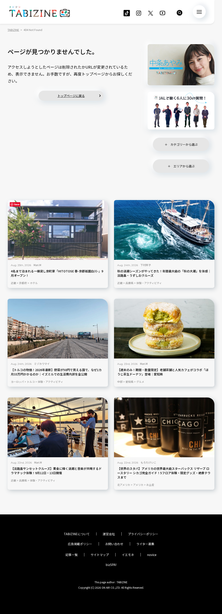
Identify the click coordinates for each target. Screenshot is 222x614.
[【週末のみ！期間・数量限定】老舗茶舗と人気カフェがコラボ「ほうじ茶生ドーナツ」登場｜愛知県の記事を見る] (164, 329)
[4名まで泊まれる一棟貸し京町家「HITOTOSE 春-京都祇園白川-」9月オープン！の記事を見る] (58, 230)
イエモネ (128, 555)
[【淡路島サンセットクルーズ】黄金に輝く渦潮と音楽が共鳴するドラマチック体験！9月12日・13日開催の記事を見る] (58, 427)
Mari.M (37, 265)
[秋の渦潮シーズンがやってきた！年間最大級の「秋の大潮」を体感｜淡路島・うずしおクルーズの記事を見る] (164, 230)
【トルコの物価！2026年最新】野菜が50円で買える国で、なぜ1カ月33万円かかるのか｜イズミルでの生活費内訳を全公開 (56, 372)
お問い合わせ (114, 544)
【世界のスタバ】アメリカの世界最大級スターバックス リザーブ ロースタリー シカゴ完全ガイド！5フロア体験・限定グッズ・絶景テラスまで (164, 473)
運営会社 (109, 534)
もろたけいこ (148, 462)
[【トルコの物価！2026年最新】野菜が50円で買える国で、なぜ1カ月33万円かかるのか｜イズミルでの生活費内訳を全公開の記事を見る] (58, 329)
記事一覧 (71, 555)
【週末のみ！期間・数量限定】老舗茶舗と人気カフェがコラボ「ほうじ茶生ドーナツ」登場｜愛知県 (162, 372)
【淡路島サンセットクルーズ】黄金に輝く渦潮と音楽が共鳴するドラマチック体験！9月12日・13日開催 (56, 471)
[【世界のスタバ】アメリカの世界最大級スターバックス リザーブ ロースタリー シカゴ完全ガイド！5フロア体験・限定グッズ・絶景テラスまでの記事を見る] (164, 427)
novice (152, 555)
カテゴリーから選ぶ (184, 144)
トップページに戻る (71, 96)
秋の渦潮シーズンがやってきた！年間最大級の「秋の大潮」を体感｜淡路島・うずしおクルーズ (164, 273)
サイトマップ (100, 555)
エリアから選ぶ (184, 166)
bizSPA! (111, 564)
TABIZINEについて (77, 534)
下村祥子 (145, 265)
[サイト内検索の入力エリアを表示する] (179, 13)
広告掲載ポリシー (80, 544)
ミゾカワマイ (42, 363)
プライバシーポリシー (143, 534)
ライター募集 (145, 544)
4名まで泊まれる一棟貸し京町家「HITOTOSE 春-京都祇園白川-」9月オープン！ (57, 273)
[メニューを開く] (199, 11)
